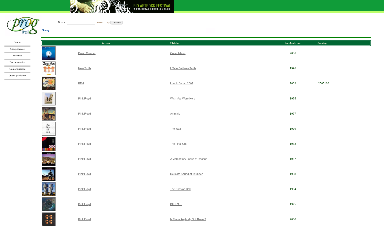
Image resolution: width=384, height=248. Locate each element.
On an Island (178, 53)
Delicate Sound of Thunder (186, 174)
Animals (175, 113)
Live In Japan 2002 (181, 83)
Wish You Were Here (182, 98)
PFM (81, 83)
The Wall (175, 128)
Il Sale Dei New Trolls (183, 68)
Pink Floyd (84, 98)
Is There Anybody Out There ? (188, 219)
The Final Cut (178, 143)
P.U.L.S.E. (176, 204)
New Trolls (84, 68)
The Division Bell (180, 189)
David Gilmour (87, 53)
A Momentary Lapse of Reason (188, 159)
